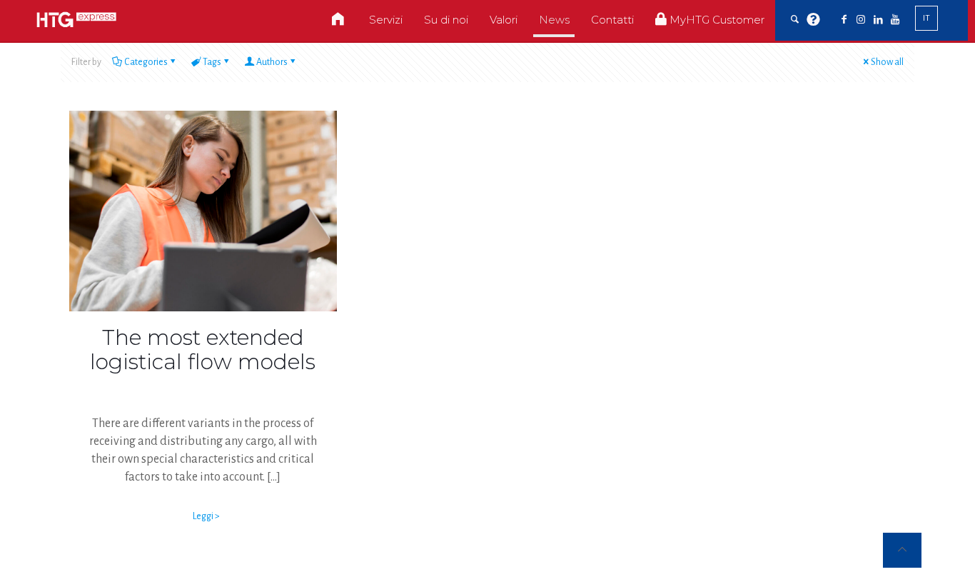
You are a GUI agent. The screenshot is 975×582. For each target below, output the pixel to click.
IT (926, 18)
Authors (272, 62)
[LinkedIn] (878, 20)
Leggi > (206, 516)
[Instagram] (861, 20)
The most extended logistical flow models (202, 349)
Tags (212, 62)
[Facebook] (844, 20)
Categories (146, 62)
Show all (887, 62)
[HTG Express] (76, 19)
